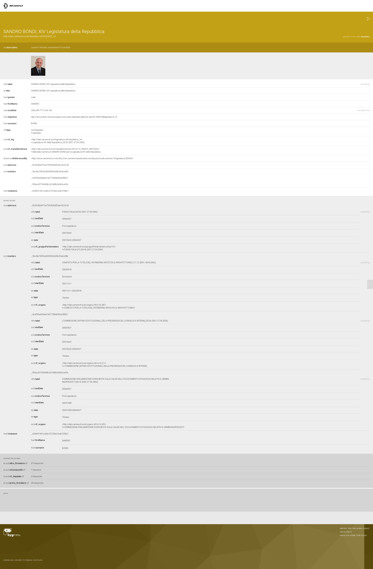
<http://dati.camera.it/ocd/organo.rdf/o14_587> (98, 306)
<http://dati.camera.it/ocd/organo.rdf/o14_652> (123, 425)
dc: (10, 47)
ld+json (364, 535)
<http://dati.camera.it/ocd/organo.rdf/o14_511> (104, 364)
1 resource (36, 470)
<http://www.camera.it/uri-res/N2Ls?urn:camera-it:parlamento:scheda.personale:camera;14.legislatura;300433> (82, 158)
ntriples (353, 535)
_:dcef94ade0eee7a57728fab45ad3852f (49, 178)
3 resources (36, 476)
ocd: (8, 139)
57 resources (37, 463)
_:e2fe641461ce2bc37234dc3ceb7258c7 (50, 191)
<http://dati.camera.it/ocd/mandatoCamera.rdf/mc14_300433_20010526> (66, 150)
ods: (9, 110)
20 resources (37, 483)
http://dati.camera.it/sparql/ (359, 528)
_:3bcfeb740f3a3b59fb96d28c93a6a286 (49, 171)
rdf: (6, 130)
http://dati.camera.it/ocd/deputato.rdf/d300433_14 (29, 36)
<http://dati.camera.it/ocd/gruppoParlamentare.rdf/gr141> (89, 248)
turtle (358, 535)
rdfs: (7, 84)
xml (347, 535)
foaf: (9, 97)
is (15, 463)
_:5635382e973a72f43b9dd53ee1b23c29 (50, 165)
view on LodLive (345, 532)
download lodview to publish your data (23, 560)
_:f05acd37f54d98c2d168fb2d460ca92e (49, 184)
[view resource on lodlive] (368, 19)
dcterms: (15, 158)
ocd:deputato (37, 131)
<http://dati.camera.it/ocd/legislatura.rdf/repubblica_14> (58, 141)
